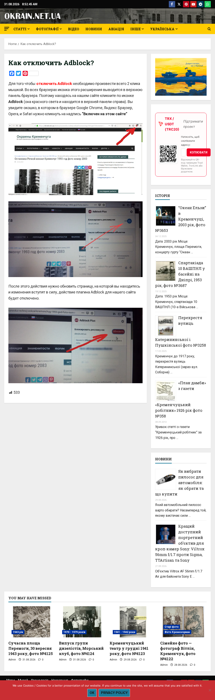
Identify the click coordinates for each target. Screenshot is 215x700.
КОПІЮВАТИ (198, 152)
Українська (162, 29)
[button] (6, 28)
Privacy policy (114, 693)
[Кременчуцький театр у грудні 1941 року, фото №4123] (133, 621)
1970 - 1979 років (74, 632)
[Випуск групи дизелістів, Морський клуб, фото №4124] (82, 621)
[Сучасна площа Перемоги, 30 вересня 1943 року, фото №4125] (31, 621)
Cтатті (19, 29)
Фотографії (47, 29)
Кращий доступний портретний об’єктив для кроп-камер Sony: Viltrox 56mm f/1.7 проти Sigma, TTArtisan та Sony (180, 543)
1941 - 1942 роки (124, 632)
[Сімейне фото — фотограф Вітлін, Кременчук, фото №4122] (183, 621)
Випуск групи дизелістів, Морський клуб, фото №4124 (81, 648)
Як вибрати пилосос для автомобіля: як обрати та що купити (179, 483)
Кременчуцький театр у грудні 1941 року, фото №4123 (129, 648)
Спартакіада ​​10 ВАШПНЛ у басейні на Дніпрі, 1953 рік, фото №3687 (180, 274)
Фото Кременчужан (177, 632)
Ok (92, 693)
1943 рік (18, 632)
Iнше (135, 29)
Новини (93, 29)
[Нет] (210, 690)
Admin (12, 659)
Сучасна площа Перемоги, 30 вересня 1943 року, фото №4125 (30, 648)
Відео (73, 29)
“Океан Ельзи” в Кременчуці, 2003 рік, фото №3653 (180, 219)
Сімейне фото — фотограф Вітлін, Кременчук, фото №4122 (177, 651)
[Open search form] (209, 29)
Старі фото (172, 626)
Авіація (116, 29)
